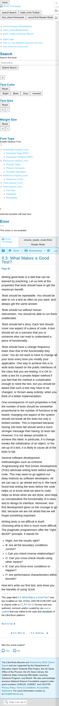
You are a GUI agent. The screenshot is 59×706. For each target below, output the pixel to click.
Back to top (7, 624)
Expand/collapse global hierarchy (5, 251)
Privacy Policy (8, 687)
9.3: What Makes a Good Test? (33, 597)
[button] (11, 194)
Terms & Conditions (26, 687)
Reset (5, 89)
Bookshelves (36, 250)
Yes (7, 651)
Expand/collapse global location (55, 250)
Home (16, 250)
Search (6, 702)
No (18, 651)
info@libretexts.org (13, 694)
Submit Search (9, 67)
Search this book (8, 57)
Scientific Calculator (16, 171)
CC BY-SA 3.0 (27, 604)
